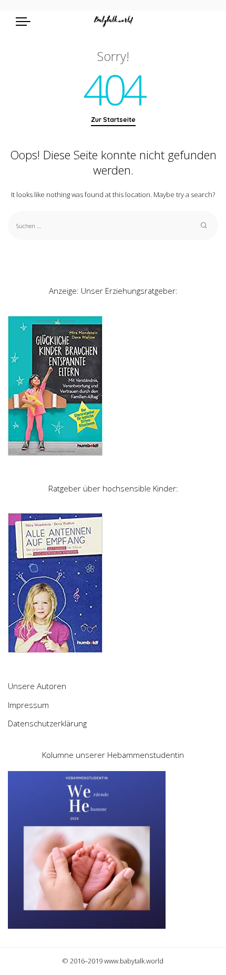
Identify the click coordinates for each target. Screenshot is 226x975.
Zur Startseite (113, 120)
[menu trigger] (26, 21)
